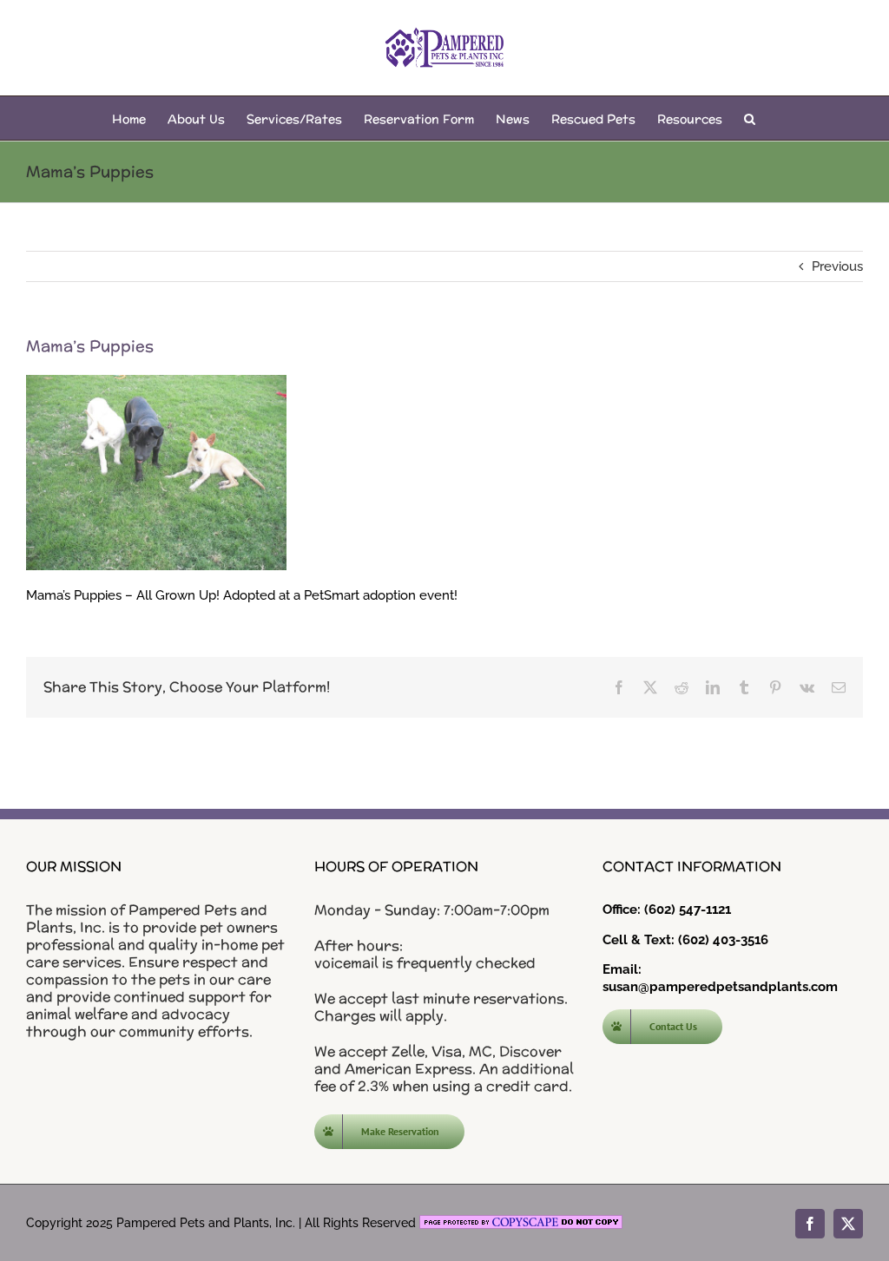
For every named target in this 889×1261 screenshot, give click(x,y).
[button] (749, 118)
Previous (837, 266)
